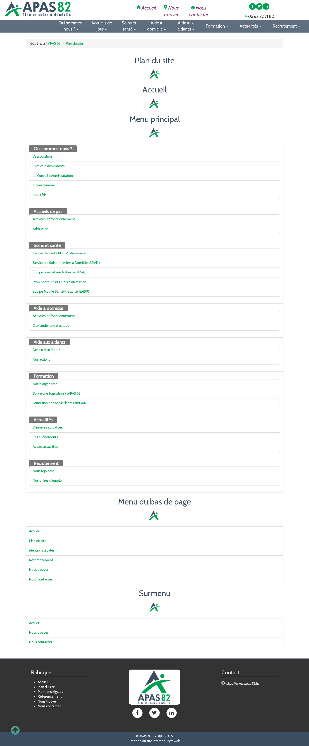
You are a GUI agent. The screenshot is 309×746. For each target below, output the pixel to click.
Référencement (41, 560)
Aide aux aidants (49, 342)
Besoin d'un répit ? (46, 350)
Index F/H (39, 195)
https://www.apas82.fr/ (242, 684)
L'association (42, 156)
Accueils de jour (48, 211)
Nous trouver (38, 570)
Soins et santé (47, 245)
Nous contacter (40, 579)
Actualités (43, 419)
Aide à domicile (48, 308)
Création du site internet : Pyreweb (154, 741)
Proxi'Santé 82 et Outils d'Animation (59, 282)
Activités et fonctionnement (54, 219)
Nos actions (41, 360)
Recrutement (46, 463)
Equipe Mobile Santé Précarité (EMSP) (61, 291)
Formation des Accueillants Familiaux (59, 403)
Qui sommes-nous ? (53, 148)
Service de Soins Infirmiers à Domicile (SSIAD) (66, 263)
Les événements (45, 437)
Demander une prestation (52, 326)
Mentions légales (42, 550)
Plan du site (37, 541)
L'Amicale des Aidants (49, 166)
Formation (44, 376)
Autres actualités (45, 447)
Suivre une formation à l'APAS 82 (57, 393)
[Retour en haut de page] (15, 730)
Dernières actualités (48, 427)
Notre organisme (45, 384)
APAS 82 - (146, 736)
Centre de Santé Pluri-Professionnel (59, 253)
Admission (40, 229)
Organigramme (44, 185)
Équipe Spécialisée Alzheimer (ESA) (59, 272)
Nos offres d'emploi (47, 480)
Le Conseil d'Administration (53, 176)
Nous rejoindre (43, 471)
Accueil (34, 531)
